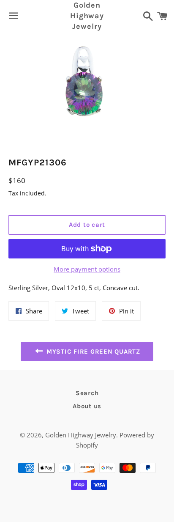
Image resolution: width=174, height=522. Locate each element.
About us (87, 406)
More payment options (87, 269)
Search (87, 393)
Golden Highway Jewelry (87, 15)
